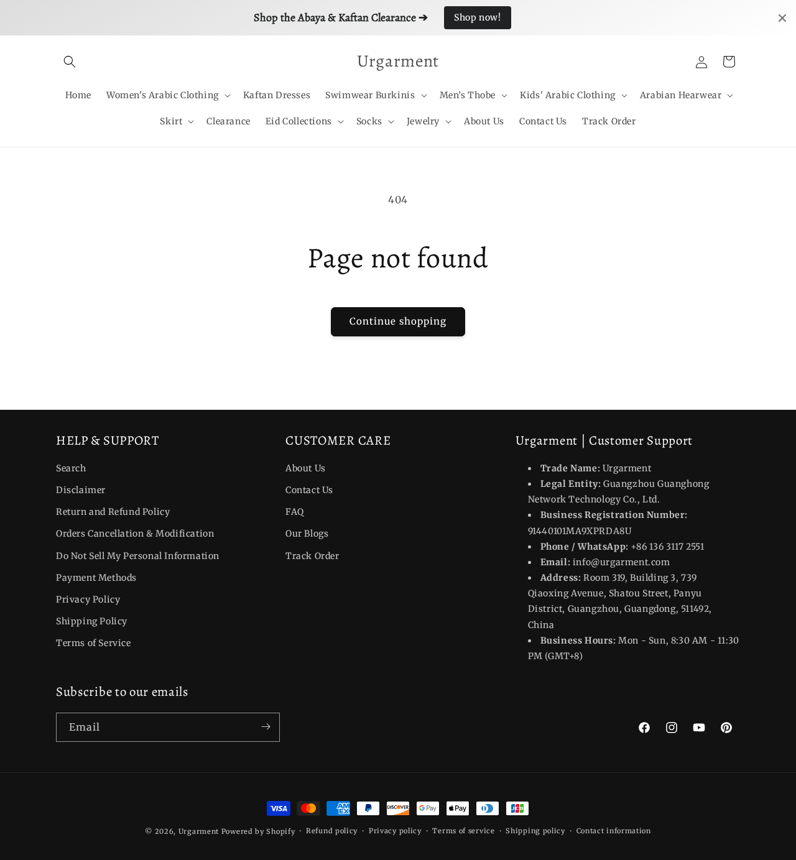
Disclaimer (81, 490)
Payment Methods (96, 577)
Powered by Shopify (258, 831)
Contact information (613, 830)
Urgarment (198, 831)
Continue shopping (398, 321)
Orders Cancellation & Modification (135, 534)
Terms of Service (93, 643)
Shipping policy (535, 830)
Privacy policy (395, 830)
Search (71, 468)
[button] (69, 61)
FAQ (294, 511)
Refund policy (332, 830)
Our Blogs (306, 534)
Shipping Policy (91, 621)
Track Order (312, 556)
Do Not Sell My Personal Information (138, 556)
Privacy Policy (88, 599)
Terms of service (463, 830)
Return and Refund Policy (113, 511)
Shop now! (477, 17)
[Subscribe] (265, 726)
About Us (305, 468)
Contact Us (309, 490)
